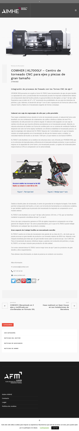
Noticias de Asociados (17, 66)
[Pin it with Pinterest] (23, 280)
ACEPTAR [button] (55, 428)
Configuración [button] (44, 428)
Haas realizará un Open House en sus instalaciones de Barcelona (56, 307)
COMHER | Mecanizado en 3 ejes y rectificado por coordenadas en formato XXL (22, 307)
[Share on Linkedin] (28, 280)
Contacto (5, 398)
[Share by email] (34, 280)
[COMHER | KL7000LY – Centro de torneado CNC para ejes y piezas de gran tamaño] (39, 42)
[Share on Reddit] (18, 280)
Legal (4, 402)
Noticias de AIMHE (11, 348)
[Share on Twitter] (13, 280)
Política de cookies (9, 406)
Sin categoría (9, 333)
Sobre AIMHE (7, 394)
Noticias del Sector (12, 338)
